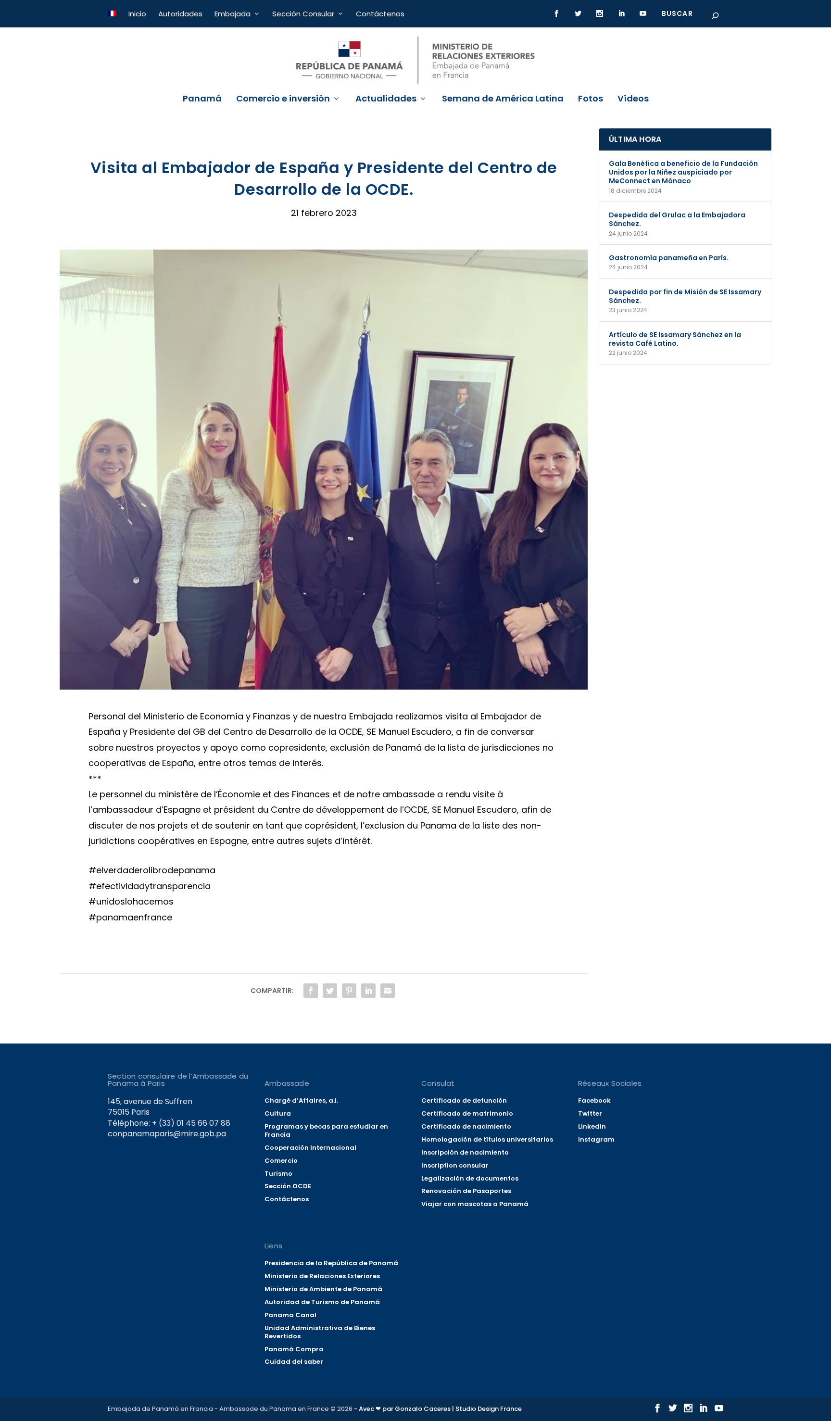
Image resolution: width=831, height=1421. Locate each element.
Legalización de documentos (469, 1178)
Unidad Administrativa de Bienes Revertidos (319, 1332)
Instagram (596, 1139)
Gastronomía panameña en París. (669, 258)
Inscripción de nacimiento (465, 1152)
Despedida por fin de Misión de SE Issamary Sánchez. (685, 296)
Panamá (202, 99)
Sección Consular (303, 14)
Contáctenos (380, 14)
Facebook (594, 1100)
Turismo (278, 1173)
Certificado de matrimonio (467, 1113)
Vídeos (633, 99)
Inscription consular (455, 1165)
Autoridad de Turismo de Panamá (322, 1302)
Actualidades (385, 99)
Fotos (590, 99)
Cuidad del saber (293, 1361)
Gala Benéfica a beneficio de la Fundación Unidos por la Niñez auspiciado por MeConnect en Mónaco (683, 172)
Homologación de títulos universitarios (487, 1139)
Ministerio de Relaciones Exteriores (322, 1276)
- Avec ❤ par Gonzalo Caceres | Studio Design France (438, 1408)
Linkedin (592, 1126)
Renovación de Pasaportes (466, 1190)
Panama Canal (290, 1315)
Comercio (281, 1160)
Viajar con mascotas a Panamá (475, 1203)
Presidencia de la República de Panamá (331, 1263)
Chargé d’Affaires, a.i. (301, 1100)
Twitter (590, 1113)
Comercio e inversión (283, 99)
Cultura (277, 1113)
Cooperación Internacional (310, 1147)
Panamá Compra (294, 1349)
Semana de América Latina (503, 99)
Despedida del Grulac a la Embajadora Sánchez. (677, 219)
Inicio (137, 14)
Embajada (232, 14)
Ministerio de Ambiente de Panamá (323, 1289)
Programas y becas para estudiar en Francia (326, 1130)
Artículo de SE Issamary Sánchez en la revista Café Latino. (675, 339)
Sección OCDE (287, 1186)
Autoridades (180, 14)
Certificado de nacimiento (466, 1126)
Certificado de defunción (464, 1100)
